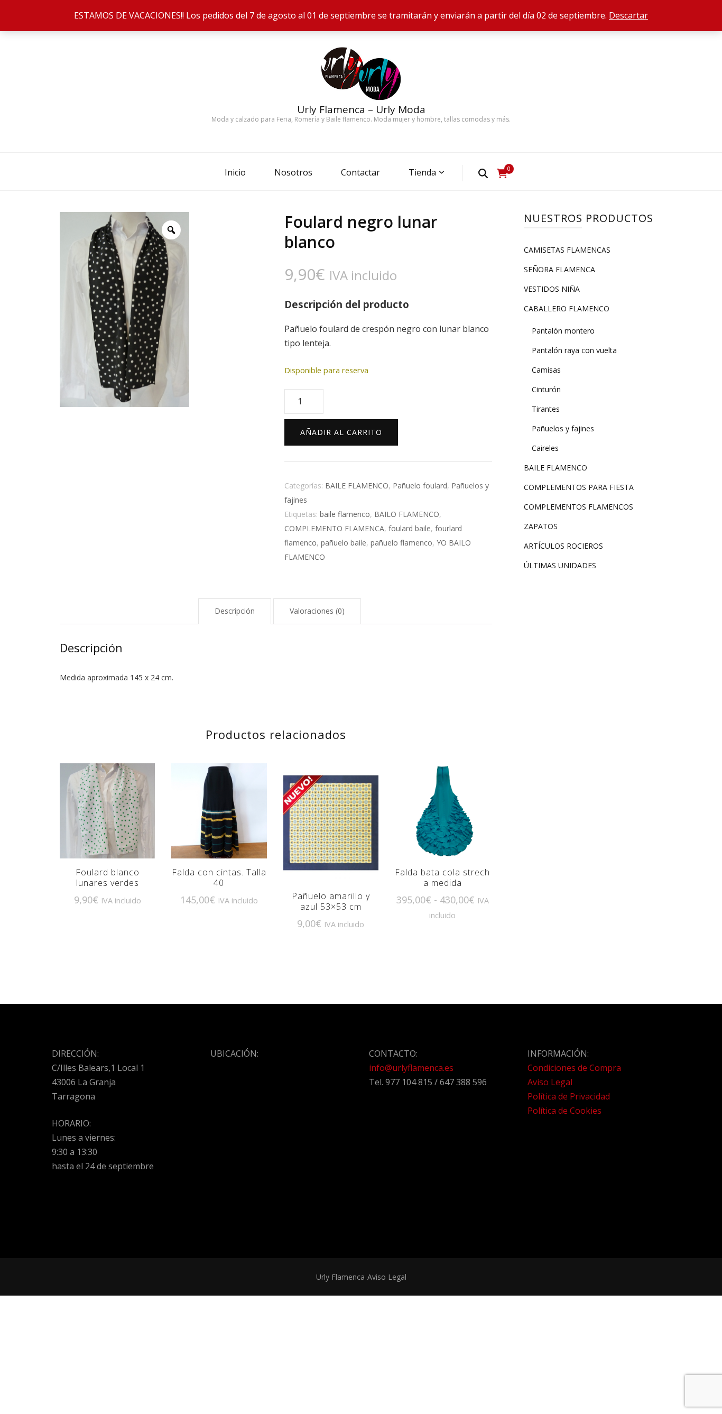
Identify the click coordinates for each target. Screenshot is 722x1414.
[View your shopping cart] (502, 173)
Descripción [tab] (235, 611)
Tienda (422, 172)
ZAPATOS (541, 526)
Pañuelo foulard (420, 485)
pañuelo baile (343, 543)
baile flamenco (345, 514)
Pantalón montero (563, 331)
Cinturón (546, 389)
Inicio (235, 172)
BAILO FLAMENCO (406, 514)
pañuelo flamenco (401, 543)
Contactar (360, 172)
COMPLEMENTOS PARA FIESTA (579, 487)
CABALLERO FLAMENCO (566, 308)
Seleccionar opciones (442, 815)
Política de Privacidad (568, 1096)
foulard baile (409, 528)
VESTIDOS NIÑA (552, 289)
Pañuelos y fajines (563, 428)
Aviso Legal (549, 1082)
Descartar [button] (628, 15)
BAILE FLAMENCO (356, 485)
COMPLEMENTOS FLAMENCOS (578, 507)
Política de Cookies (564, 1110)
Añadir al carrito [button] (107, 814)
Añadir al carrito (341, 432)
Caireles (545, 448)
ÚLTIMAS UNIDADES (560, 565)
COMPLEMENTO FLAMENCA (334, 528)
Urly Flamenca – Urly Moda (361, 109)
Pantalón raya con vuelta (574, 350)
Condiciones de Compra (574, 1068)
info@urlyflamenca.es (411, 1068)
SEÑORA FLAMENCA (559, 269)
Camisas (546, 370)
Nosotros (293, 172)
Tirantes (546, 409)
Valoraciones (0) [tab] (317, 611)
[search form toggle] (483, 173)
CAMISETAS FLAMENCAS (567, 250)
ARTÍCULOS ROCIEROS (563, 546)
